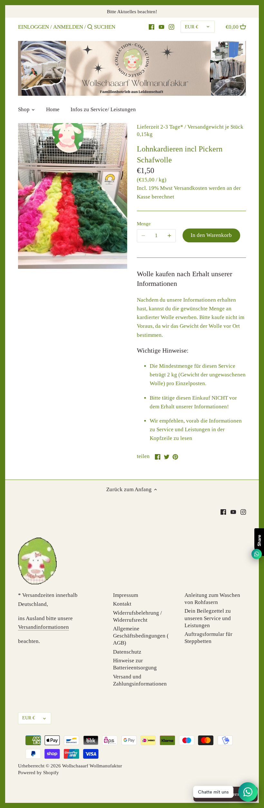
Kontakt (122, 604)
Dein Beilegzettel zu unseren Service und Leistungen (207, 618)
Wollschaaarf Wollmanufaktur (92, 765)
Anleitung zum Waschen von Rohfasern (212, 598)
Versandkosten (190, 188)
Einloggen (33, 27)
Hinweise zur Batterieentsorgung (135, 664)
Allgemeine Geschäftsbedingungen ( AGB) (141, 636)
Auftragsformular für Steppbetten (208, 637)
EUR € (191, 26)
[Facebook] (223, 512)
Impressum (125, 595)
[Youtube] (161, 27)
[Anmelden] (90, 28)
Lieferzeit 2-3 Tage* (160, 127)
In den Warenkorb (211, 235)
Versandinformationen (43, 627)
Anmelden (68, 27)
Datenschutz (127, 652)
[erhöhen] (169, 235)
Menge (144, 223)
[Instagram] (171, 27)
